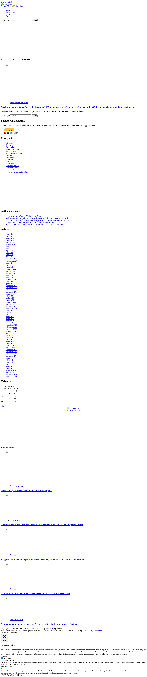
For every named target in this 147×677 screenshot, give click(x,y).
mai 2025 (9, 257)
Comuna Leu (10, 147)
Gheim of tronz (11, 151)
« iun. (3, 406)
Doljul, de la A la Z (12, 149)
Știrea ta (8, 14)
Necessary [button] (4, 656)
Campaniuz (10, 145)
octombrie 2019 (11, 354)
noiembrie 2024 (11, 261)
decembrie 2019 (11, 350)
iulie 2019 (9, 360)
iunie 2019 (9, 362)
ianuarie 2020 (10, 348)
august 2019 (10, 358)
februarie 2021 (11, 321)
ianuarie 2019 (10, 372)
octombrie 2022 (11, 290)
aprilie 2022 (10, 298)
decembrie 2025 (11, 244)
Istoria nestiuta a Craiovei (19, 103)
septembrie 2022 (11, 292)
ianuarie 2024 (10, 271)
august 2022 (10, 294)
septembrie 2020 (11, 331)
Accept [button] (90, 631)
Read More (98, 631)
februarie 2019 (11, 370)
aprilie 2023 (10, 284)
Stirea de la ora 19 (12, 166)
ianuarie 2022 (10, 304)
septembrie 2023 (11, 279)
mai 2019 (9, 364)
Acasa (8, 10)
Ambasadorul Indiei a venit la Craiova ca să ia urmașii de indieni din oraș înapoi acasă (37, 218)
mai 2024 (9, 265)
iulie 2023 (9, 282)
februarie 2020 (11, 346)
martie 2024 (10, 267)
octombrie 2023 (11, 277)
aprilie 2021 (10, 317)
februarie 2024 (11, 269)
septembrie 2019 (11, 356)
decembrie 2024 (11, 259)
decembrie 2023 (11, 273)
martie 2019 (10, 368)
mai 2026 (9, 236)
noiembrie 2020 (11, 327)
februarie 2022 (11, 302)
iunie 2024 (9, 263)
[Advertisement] (73, 39)
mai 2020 (9, 339)
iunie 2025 (9, 255)
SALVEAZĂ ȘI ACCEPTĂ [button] (11, 675)
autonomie (9, 143)
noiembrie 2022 (11, 288)
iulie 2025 (9, 253)
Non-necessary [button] (6, 666)
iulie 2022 (9, 296)
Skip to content (6, 2)
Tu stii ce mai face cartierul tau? (17, 172)
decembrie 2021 (11, 306)
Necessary (7, 658)
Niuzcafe (9, 155)
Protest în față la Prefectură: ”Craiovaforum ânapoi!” (24, 216)
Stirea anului (10, 164)
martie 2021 (10, 319)
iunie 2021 (9, 312)
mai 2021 (9, 315)
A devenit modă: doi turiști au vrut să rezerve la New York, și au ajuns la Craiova (35, 224)
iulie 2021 (9, 310)
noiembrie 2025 (11, 246)
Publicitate (9, 159)
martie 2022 (10, 300)
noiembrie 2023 (11, 275)
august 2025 (10, 251)
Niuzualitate (10, 157)
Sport (7, 162)
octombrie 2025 (11, 248)
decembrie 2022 (11, 286)
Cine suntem (10, 12)
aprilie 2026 (10, 238)
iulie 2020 (9, 335)
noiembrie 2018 (11, 377)
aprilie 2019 (10, 366)
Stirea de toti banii (12, 168)
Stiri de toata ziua (12, 170)
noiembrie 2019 (11, 352)
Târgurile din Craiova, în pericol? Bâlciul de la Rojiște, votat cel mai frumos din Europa (37, 220)
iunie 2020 (9, 337)
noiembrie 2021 (11, 308)
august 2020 (10, 333)
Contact (8, 16)
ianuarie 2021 (10, 323)
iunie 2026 (9, 234)
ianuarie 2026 (10, 242)
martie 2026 (10, 240)
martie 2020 (10, 343)
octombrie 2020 (11, 329)
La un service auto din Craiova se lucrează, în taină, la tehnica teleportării (32, 222)
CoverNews (49, 629)
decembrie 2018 (11, 374)
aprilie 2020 (10, 341)
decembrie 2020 (11, 325)
